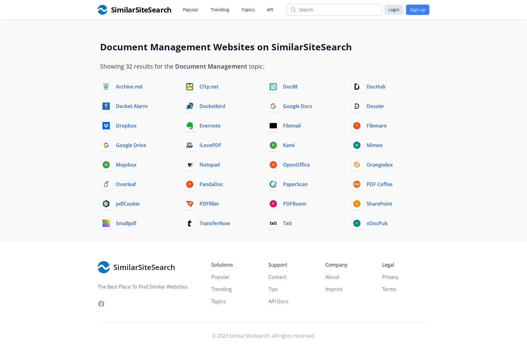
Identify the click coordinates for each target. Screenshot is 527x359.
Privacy (390, 277)
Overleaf (126, 184)
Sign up (417, 10)
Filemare (377, 125)
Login (394, 10)
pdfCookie (128, 203)
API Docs (278, 301)
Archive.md (129, 86)
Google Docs (297, 106)
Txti (287, 223)
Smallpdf (126, 223)
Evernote (209, 125)
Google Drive (131, 145)
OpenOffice (296, 164)
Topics (248, 10)
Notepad (209, 164)
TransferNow (214, 223)
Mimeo (375, 145)
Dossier (375, 106)
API (270, 10)
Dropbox (126, 125)
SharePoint (379, 203)
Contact (277, 277)
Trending (220, 10)
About (332, 277)
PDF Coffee (380, 184)
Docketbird (212, 106)
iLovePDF (210, 145)
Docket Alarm (132, 106)
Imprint (333, 289)
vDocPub (377, 223)
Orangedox (380, 164)
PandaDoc (211, 184)
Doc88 (290, 86)
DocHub (376, 86)
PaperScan (295, 184)
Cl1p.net (208, 86)
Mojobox (126, 164)
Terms (389, 289)
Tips (273, 289)
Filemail (292, 125)
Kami (289, 145)
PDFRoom (294, 203)
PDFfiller (209, 203)
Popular (191, 10)
